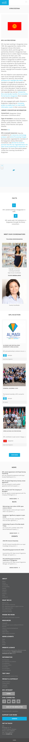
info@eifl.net (9, 734)
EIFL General (5, 402)
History (4, 583)
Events (4, 642)
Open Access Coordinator (14, 273)
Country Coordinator (14, 305)
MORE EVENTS (14, 567)
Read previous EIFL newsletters (10, 711)
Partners (4, 593)
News (3, 639)
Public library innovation (8, 633)
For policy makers (6, 665)
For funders (5, 666)
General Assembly (7, 610)
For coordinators (6, 670)
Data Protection (6, 681)
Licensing (4, 630)
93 (9, 130)
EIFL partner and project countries (11, 617)
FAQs (3, 595)
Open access (5, 631)
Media (3, 644)
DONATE (14, 718)
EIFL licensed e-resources (8, 604)
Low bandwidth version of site (10, 676)
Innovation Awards (7, 611)
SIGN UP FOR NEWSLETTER (14, 707)
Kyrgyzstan (10, 441)
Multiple (5, 355)
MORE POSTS (13, 533)
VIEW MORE (14, 455)
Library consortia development (10, 628)
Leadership (5, 585)
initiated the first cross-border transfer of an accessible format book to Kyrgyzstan (14, 94)
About (3, 581)
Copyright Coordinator (14, 269)
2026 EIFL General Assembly (10, 541)
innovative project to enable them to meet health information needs (13, 105)
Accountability (6, 586)
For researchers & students (9, 661)
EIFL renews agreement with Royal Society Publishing (14, 472)
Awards (4, 588)
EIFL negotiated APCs (7, 608)
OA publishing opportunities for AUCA (13, 550)
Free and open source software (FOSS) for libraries (12, 625)
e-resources (15, 135)
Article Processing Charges (18, 137)
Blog (3, 641)
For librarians (5, 660)
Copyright (4, 623)
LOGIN (8, 693)
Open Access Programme (7, 359)
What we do (5, 603)
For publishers (6, 663)
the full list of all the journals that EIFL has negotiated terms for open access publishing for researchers (14, 144)
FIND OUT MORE (14, 253)
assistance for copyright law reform (12, 80)
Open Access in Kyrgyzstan (12, 431)
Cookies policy (6, 683)
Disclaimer (5, 687)
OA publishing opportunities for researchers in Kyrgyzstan (12, 559)
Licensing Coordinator (14, 271)
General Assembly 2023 (10, 388)
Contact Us (5, 597)
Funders (4, 592)
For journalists (6, 668)
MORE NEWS (13, 498)
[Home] (4, 2)
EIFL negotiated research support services (12, 606)
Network (4, 590)
